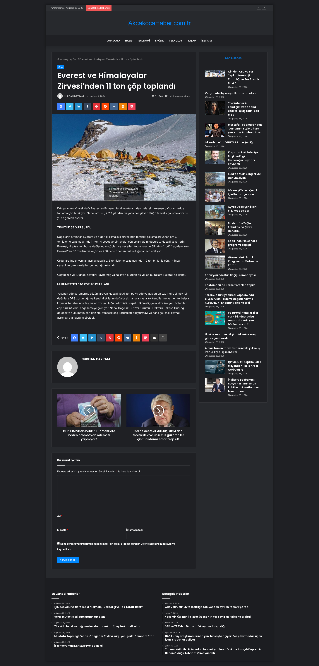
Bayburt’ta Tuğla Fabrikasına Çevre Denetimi (240, 227)
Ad (59, 516)
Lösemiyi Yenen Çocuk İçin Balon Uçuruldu (243, 192)
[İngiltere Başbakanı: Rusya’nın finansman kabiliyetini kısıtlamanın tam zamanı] (215, 385)
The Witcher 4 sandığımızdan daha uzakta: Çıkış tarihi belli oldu (149, 7)
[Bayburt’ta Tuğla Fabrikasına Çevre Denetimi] (215, 228)
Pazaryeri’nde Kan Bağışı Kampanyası (230, 275)
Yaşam (192, 40)
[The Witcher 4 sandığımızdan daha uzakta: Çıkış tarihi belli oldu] (215, 108)
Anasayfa (113, 40)
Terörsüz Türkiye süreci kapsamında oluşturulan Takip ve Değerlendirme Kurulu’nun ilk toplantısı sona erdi (229, 299)
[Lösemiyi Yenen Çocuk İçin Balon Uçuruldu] (215, 195)
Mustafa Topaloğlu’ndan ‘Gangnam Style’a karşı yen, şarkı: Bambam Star (245, 128)
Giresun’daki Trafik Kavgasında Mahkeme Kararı (243, 261)
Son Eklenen (233, 58)
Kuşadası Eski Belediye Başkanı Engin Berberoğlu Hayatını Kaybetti (243, 158)
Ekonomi (144, 40)
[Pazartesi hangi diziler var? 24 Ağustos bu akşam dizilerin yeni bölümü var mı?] (215, 318)
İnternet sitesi (134, 529)
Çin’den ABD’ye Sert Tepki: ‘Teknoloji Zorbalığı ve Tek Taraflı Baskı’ (243, 77)
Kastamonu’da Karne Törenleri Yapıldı (230, 285)
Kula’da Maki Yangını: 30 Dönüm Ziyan (244, 176)
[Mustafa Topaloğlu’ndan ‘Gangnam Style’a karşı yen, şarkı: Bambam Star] (215, 130)
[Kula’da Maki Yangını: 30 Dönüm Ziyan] (215, 179)
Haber (129, 40)
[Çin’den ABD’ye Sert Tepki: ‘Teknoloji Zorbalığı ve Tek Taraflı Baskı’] (215, 77)
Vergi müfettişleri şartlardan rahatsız (230, 93)
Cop (75, 59)
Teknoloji (176, 40)
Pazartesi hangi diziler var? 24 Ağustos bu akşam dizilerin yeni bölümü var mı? (243, 318)
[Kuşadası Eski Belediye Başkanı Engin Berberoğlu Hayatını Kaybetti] (215, 157)
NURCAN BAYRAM (74, 96)
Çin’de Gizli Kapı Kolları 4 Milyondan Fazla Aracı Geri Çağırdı (244, 366)
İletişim (206, 40)
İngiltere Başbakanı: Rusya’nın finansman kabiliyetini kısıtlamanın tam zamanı (244, 385)
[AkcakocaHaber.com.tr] (159, 23)
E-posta (62, 529)
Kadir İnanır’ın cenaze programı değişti (242, 243)
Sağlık (159, 40)
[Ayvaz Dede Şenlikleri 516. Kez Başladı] (215, 212)
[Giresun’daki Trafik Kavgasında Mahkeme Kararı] (215, 262)
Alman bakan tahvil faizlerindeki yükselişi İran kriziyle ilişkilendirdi (232, 350)
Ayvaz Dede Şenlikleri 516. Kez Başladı (242, 209)
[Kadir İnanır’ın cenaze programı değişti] (215, 246)
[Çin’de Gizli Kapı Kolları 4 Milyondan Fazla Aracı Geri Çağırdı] (215, 367)
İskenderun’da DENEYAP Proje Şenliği (229, 142)
